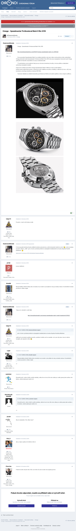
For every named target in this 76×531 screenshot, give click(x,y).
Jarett (9, 416)
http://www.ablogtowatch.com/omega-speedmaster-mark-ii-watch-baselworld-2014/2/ (49, 315)
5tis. (9, 387)
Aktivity (11, 8)
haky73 (8, 219)
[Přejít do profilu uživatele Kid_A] (8, 443)
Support (34, 8)
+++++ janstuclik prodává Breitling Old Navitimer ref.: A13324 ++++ (38, 21)
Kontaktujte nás (47, 525)
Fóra (8, 11)
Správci (25, 11)
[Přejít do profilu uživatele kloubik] (8, 288)
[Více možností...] (72, 43)
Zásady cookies (56, 525)
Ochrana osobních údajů (36, 525)
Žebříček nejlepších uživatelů (46, 11)
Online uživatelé (33, 11)
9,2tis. (9, 363)
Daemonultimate (12, 35)
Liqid (8, 350)
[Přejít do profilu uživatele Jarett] (8, 422)
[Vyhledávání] (73, 8)
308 (9, 232)
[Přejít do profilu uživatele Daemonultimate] (4, 36)
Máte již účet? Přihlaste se (57, 3)
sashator (9, 374)
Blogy (19, 11)
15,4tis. (9, 451)
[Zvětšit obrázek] (39, 98)
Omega (18, 37)
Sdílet (60, 36)
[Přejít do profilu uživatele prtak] (8, 268)
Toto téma (67, 7)
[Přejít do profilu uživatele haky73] (8, 224)
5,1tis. (9, 479)
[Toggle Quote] (18, 330)
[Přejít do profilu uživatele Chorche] (8, 471)
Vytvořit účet (70, 3)
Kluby (2, 11)
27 (9, 275)
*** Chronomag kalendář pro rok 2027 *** (38, 25)
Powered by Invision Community (38, 528)
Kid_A (8, 438)
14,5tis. (9, 56)
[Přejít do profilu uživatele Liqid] (8, 356)
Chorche (8, 466)
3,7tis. (9, 296)
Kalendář (13, 11)
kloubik (8, 283)
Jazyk (17, 525)
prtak (8, 263)
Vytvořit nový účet (21, 505)
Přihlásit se (54, 505)
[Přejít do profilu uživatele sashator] (8, 379)
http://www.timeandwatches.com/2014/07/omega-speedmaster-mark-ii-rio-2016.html (37, 51)
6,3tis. (9, 429)
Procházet (4, 8)
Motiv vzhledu (24, 525)
